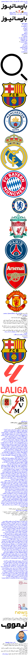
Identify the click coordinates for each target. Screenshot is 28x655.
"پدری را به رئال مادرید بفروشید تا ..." (12, 467)
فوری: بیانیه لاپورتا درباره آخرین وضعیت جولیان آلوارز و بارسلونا (14, 576)
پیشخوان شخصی (7, 313)
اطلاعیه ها (24, 48)
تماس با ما (24, 46)
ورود (26, 51)
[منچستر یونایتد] (16, 312)
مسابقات (25, 36)
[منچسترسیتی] (15, 132)
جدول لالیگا (24, 34)
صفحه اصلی (24, 23)
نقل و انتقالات (24, 40)
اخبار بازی (24, 14)
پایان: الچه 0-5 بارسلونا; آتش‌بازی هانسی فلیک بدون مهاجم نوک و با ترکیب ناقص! (14, 541)
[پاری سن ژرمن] (16, 260)
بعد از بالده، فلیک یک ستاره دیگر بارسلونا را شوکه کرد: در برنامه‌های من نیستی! (14, 537)
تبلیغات (25, 43)
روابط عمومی (24, 41)
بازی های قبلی (23, 39)
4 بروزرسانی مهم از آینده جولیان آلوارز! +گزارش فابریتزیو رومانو (14, 531)
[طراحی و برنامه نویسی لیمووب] (14, 628)
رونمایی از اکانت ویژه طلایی (20, 334)
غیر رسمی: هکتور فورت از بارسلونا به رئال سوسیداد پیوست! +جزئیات (15, 565)
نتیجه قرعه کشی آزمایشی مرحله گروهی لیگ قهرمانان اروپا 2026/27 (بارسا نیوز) (14, 545)
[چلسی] (19, 213)
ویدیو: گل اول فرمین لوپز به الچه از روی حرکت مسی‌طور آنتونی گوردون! (14, 505)
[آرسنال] (15, 289)
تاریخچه (25, 30)
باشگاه (25, 29)
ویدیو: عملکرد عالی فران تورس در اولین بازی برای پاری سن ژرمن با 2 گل (14, 495)
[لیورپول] (18, 238)
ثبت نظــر (25, 516)
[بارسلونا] (14, 108)
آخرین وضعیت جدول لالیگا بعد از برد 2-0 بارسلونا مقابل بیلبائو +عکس (14, 437)
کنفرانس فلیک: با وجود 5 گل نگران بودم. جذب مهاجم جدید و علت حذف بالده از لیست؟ (14, 557)
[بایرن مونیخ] (14, 197)
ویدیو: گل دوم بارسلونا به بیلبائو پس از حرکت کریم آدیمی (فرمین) (14, 489)
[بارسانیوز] (14, 9)
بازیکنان (25, 24)
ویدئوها (25, 33)
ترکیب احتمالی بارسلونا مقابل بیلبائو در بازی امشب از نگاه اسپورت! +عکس (14, 452)
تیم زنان (25, 27)
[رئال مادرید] (14, 170)
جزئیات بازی (24, 425)
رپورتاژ (25, 50)
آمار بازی (19, 14)
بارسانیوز (25, 314)
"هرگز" (11, 459)
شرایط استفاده (23, 47)
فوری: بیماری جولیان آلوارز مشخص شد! (17, 458)
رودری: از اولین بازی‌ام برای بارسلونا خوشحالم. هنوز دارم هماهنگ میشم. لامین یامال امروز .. (15, 552)
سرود (26, 31)
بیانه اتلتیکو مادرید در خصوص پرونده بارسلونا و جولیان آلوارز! (14, 469)
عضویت (23, 51)
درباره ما (25, 44)
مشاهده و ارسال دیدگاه (21, 510)
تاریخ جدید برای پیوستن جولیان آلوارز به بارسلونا (15, 539)
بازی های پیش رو (23, 37)
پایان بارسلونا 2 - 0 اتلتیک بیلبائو (16, 438)
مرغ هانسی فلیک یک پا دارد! (11, 546)
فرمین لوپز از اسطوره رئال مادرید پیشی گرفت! (15, 429)
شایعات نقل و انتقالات (16, 313)
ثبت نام (25, 630)
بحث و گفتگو (13, 14)
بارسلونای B (24, 26)
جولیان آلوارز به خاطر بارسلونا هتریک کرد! (17, 431)
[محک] (22, 609)
